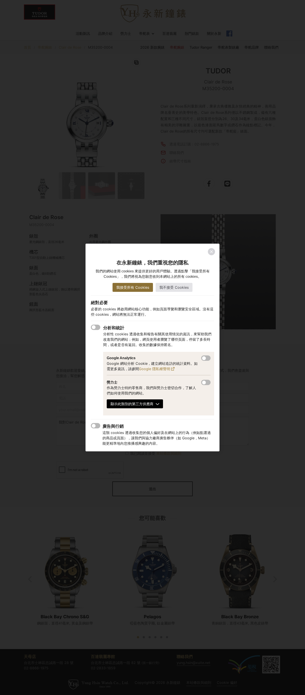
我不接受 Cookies (174, 287)
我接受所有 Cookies (132, 287)
